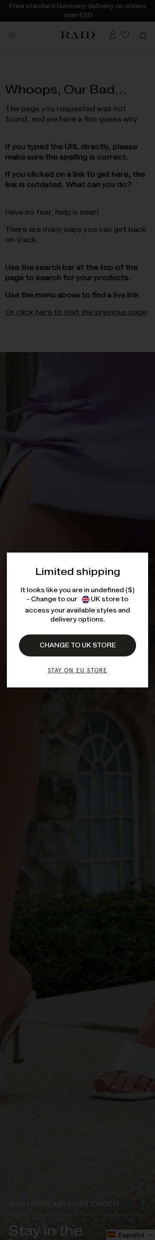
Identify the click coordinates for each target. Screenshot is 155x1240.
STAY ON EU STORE (77, 670)
